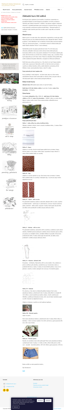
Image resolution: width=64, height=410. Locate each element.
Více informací (22, 404)
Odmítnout (40, 400)
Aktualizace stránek (37, 387)
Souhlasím (48, 400)
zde (12, 18)
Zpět (23, 371)
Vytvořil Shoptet (57, 408)
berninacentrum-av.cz (32, 397)
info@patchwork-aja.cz (11, 383)
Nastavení (16, 407)
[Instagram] (7, 390)
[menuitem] (6, 10)
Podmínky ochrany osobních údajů (40, 385)
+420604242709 (10, 386)
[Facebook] (4, 390)
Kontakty (35, 383)
